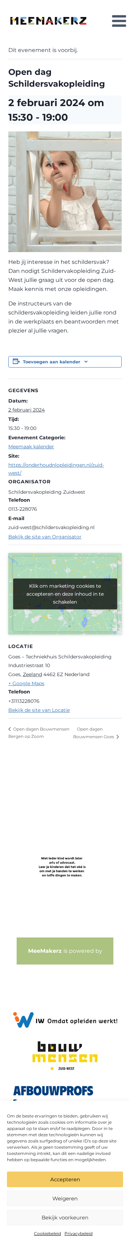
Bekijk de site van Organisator (44, 537)
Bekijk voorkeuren (65, 1217)
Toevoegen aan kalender (51, 361)
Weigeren (65, 1198)
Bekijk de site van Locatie (39, 710)
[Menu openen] (119, 21)
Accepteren (65, 1179)
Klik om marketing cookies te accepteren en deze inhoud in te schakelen (65, 593)
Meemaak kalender (31, 446)
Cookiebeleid (47, 1233)
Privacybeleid (78, 1233)
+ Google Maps (26, 683)
